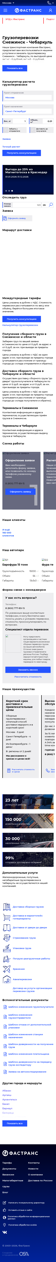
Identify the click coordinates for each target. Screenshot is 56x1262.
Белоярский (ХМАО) (14, 1117)
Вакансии (8, 1174)
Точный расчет (11, 146)
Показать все (15, 68)
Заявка (6, 139)
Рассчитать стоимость (28, 676)
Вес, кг (7, 121)
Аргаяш (6, 1095)
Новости (33, 1168)
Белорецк (8, 1112)
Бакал (5, 1104)
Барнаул (7, 1108)
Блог (5, 1192)
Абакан (6, 1090)
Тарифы (7, 1162)
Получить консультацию (21, 152)
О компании (35, 1174)
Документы (9, 1168)
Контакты (34, 1162)
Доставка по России (40, 1180)
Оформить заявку (20, 491)
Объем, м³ (34, 121)
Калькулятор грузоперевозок (20, 325)
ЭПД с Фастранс (15, 19)
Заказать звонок (28, 669)
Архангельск (9, 1099)
